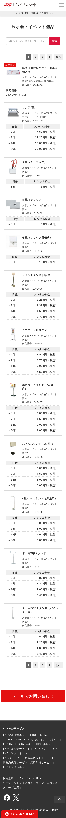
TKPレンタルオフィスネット (41, 739)
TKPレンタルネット (15, 753)
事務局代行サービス (15, 762)
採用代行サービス (41, 762)
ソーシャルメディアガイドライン (23, 782)
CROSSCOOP (12, 739)
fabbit (44, 735)
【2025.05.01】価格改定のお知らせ (33, 13)
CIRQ (33, 735)
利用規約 (8, 778)
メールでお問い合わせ (33, 696)
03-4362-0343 (22, 814)
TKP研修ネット (44, 744)
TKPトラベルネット (15, 767)
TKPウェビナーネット (16, 748)
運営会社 (52, 782)
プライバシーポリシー (30, 778)
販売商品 (10, 65)
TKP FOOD (51, 758)
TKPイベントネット (45, 748)
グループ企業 (11, 787)
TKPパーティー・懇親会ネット (22, 758)
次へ (58, 56)
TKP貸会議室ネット (15, 735)
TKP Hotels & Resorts (17, 744)
